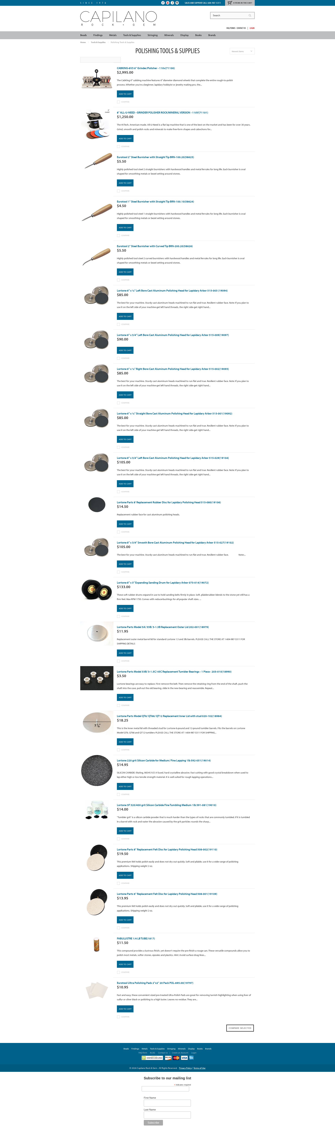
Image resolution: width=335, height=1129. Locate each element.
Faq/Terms (230, 28)
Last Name (150, 1109)
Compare (125, 102)
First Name (150, 1097)
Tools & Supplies (132, 35)
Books (198, 35)
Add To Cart (125, 94)
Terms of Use (199, 1068)
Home (83, 42)
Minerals (169, 35)
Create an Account (180, 1052)
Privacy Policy (185, 1068)
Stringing (153, 35)
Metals (113, 35)
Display (184, 35)
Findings (98, 35)
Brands (212, 35)
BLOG (152, 1052)
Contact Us (241, 28)
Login (252, 28)
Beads (83, 35)
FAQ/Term (143, 1052)
